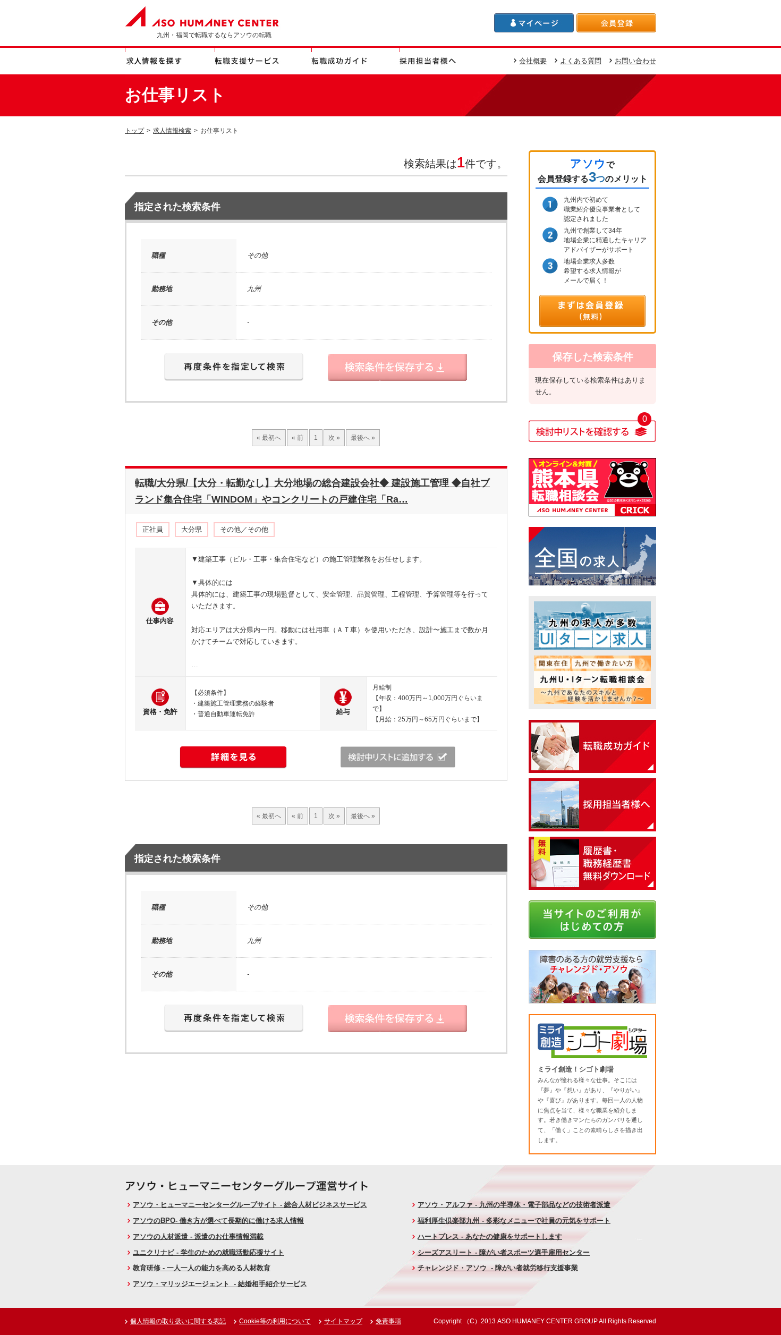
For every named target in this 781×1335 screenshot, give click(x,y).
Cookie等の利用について (275, 1321)
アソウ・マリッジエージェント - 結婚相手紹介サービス (220, 1284)
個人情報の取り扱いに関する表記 (178, 1321)
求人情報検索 (172, 130)
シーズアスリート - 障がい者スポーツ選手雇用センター (504, 1252)
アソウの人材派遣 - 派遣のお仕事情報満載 (198, 1236)
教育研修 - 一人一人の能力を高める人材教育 (201, 1268)
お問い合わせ (635, 61)
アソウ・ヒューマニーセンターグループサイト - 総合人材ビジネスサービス (250, 1205)
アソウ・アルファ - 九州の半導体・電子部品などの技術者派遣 (514, 1205)
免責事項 (388, 1321)
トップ (134, 130)
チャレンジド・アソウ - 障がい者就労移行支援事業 (498, 1268)
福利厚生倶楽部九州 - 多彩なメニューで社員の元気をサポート (514, 1221)
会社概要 (533, 61)
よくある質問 (580, 61)
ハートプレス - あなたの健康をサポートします (490, 1236)
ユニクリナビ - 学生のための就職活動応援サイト (208, 1252)
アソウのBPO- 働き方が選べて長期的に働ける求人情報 (218, 1221)
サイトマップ (343, 1321)
